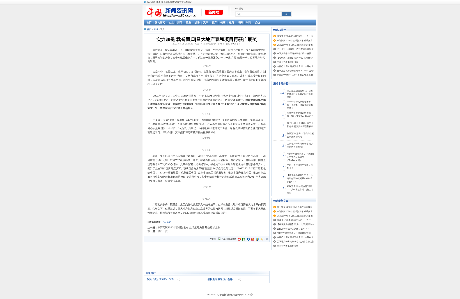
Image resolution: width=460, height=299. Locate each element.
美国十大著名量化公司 (287, 62)
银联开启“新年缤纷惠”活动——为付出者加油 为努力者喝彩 (300, 189)
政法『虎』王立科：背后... (161, 279)
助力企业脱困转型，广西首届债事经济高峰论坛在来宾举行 (300, 94)
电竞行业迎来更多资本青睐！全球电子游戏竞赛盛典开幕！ (300, 105)
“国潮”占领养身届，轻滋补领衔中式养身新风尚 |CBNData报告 (300, 157)
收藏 (266, 239)
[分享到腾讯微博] (227, 239)
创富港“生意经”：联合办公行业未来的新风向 (300, 135)
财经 (156, 29)
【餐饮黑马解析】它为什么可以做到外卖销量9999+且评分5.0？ (300, 178)
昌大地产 (167, 222)
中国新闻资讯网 (208, 44)
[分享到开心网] (252, 239)
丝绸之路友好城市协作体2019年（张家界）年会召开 (300, 114)
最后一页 (163, 231)
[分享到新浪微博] (239, 239)
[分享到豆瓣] (243, 239)
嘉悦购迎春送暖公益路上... (222, 279)
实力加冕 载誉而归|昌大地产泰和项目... (295, 207)
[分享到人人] (248, 239)
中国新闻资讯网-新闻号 (231, 294)
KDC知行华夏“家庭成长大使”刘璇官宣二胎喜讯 (169, 2)
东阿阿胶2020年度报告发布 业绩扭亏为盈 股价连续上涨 (189, 227)
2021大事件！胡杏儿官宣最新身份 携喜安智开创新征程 (300, 125)
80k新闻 (239, 8)
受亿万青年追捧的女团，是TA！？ (300, 166)
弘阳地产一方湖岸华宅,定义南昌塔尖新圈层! (300, 145)
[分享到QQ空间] (257, 239)
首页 (149, 29)
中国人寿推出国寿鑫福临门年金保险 (294, 53)
